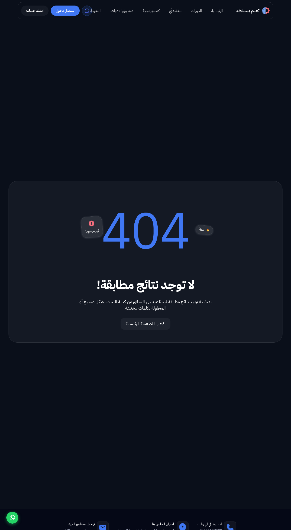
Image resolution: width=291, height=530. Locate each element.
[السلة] (87, 11)
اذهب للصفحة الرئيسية (145, 324)
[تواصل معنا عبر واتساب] (12, 518)
